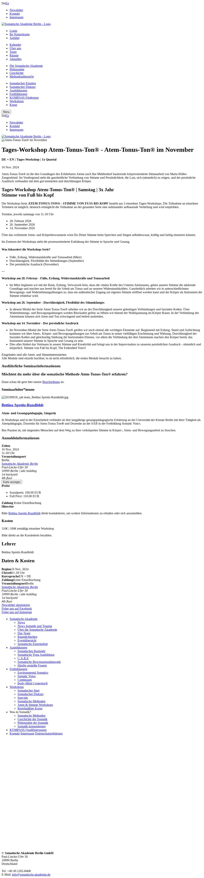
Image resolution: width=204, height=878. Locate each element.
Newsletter (16, 10)
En (7, 3)
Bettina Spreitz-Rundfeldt (22, 405)
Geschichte (17, 73)
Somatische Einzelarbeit (33, 644)
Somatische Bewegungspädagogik (39, 662)
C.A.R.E (23, 658)
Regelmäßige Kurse (30, 708)
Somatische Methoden (31, 701)
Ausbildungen (18, 90)
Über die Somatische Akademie (37, 629)
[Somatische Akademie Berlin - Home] (26, 24)
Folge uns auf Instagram (17, 612)
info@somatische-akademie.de (31, 874)
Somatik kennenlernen (32, 726)
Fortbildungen (18, 94)
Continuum (25, 679)
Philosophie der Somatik (33, 722)
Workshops (17, 101)
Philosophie (17, 69)
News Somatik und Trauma (35, 626)
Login (13, 30)
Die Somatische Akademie (26, 65)
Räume (14, 55)
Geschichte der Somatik (32, 719)
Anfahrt (14, 38)
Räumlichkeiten (27, 636)
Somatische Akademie (23, 619)
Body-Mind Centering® (33, 683)
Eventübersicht (27, 640)
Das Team (24, 633)
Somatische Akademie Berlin (20, 463)
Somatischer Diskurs (22, 87)
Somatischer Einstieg (23, 83)
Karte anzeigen (12, 481)
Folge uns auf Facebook (17, 608)
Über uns (15, 48)
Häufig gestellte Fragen (32, 665)
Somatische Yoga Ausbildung (36, 654)
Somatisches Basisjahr (31, 651)
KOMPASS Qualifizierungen (28, 730)
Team (13, 52)
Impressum (16, 17)
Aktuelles (16, 59)
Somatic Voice (27, 676)
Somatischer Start (28, 690)
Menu (6, 111)
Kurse (13, 104)
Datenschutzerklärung (49, 733)
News (21, 622)
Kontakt (15, 13)
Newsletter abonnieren (16, 605)
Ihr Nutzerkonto (20, 34)
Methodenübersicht (22, 76)
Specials (23, 697)
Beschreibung (51, 382)
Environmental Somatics (33, 672)
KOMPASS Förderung (24, 97)
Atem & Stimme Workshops (35, 704)
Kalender (15, 44)
